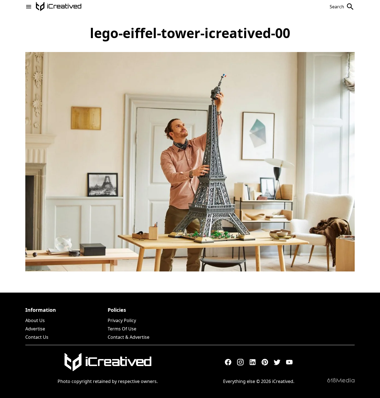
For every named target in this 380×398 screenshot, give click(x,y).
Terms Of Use (122, 329)
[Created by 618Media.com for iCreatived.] (341, 380)
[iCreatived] (107, 362)
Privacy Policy (122, 320)
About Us (35, 320)
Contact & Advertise (128, 337)
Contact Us (36, 337)
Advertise (35, 329)
